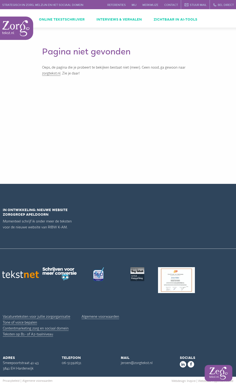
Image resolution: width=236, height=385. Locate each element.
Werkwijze (150, 4)
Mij (134, 4)
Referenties (116, 4)
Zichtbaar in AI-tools (175, 19)
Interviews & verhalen (119, 19)
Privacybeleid (11, 381)
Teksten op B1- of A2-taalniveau (28, 334)
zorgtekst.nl (51, 73)
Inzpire (191, 381)
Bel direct (226, 4)
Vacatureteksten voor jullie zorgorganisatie (36, 316)
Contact (171, 4)
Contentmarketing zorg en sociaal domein (36, 328)
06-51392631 (71, 363)
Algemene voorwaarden (100, 316)
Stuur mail (198, 4)
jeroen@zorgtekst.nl (137, 363)
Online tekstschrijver (62, 19)
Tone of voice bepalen (20, 322)
